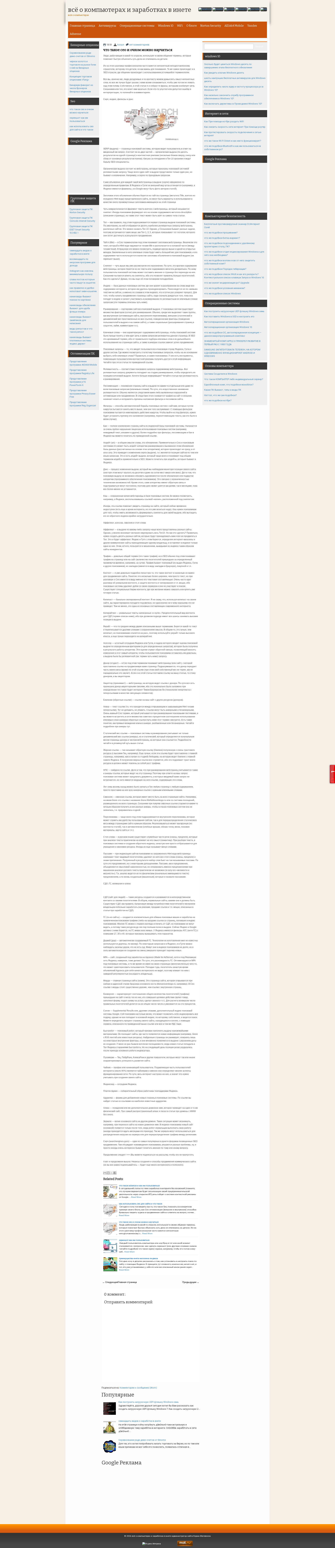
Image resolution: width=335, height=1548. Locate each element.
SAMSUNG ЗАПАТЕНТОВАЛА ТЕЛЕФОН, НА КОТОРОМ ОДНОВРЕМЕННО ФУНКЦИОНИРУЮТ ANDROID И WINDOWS (232, 352)
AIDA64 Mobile (234, 25)
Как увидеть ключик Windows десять (224, 72)
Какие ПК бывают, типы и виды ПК (222, 390)
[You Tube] (254, 9)
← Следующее (110, 1282)
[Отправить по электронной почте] (105, 1173)
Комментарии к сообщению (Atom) (138, 1387)
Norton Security (210, 25)
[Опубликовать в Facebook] (115, 1173)
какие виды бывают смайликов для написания (80, 320)
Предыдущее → (190, 1282)
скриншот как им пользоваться (134, 1240)
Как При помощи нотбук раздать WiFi (224, 121)
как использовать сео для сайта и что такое (140, 1203)
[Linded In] (241, 9)
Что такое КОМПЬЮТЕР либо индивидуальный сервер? (233, 379)
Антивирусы (107, 25)
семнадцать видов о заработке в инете (139, 1421)
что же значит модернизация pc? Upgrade (226, 282)
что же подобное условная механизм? (224, 288)
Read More (136, 1197)
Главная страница (82, 25)
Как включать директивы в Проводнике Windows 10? (233, 103)
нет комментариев (139, 44)
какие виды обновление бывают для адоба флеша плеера (82, 308)
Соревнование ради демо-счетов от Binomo (142, 1440)
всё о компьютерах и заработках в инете (129, 9)
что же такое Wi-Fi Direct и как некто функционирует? (232, 140)
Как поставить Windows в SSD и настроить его (229, 316)
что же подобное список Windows (222, 293)
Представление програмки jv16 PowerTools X (78, 381)
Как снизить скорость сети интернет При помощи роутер (234, 127)
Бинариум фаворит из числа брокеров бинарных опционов (81, 88)
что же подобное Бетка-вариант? (222, 238)
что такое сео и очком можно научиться (137, 50)
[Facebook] (205, 9)
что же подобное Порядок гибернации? (225, 269)
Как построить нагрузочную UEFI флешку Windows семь (148, 1402)
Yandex (252, 25)
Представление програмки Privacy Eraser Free (82, 393)
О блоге (191, 25)
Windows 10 (165, 25)
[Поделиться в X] (111, 1173)
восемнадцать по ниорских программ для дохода (82, 262)
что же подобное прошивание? (221, 232)
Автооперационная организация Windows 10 (228, 327)
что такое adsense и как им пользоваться (139, 1185)
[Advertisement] (149, 1493)
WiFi (180, 25)
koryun (120, 44)
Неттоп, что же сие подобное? (220, 395)
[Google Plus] (229, 9)
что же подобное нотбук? (218, 400)
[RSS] (263, 9)
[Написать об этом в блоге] (108, 1173)
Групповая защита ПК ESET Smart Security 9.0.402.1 (81, 229)
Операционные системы (137, 25)
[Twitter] (217, 9)
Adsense (75, 34)
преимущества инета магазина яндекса (138, 1258)
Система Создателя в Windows (220, 374)
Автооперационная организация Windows (226, 322)
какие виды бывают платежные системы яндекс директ (80, 340)
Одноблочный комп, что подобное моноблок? (229, 384)
